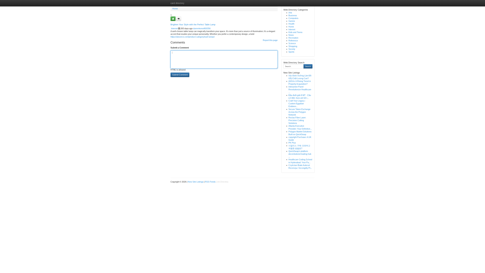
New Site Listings (195, 182)
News (291, 35)
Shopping (292, 46)
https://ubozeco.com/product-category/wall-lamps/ (193, 37)
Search (308, 66)
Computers (293, 18)
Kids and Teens (295, 32)
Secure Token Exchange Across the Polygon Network (299, 112)
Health (291, 24)
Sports (291, 52)
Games (291, 21)
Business (292, 15)
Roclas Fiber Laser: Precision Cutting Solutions (297, 120)
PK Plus (292, 143)
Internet (174, 28)
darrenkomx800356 (202, 28)
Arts (290, 13)
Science (292, 43)
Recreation (293, 38)
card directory (177, 3)
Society (291, 49)
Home (175, 9)
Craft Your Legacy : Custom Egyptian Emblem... (297, 103)
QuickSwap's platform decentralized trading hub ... (299, 154)
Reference (293, 41)
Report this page (270, 40)
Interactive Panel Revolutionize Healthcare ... (299, 89)
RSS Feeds (210, 182)
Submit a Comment (180, 48)
